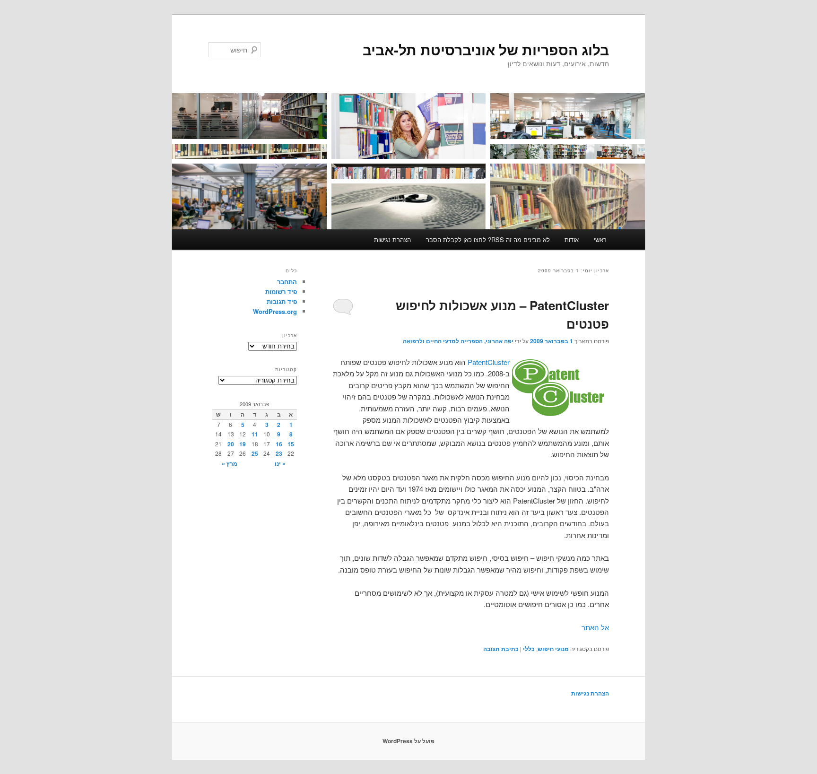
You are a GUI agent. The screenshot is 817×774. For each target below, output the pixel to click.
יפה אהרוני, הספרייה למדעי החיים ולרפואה (458, 341)
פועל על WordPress (408, 741)
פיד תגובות (282, 301)
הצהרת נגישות (392, 239)
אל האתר (595, 627)
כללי (529, 648)
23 (279, 453)
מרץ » (229, 463)
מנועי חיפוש (553, 648)
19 (242, 444)
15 (290, 444)
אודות (572, 239)
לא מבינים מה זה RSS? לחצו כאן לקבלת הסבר (488, 239)
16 (279, 444)
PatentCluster (489, 362)
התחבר (287, 281)
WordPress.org (275, 311)
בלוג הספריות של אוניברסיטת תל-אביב (486, 49)
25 (255, 453)
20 (230, 444)
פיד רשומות (281, 291)
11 (255, 434)
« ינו (280, 463)
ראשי (600, 239)
